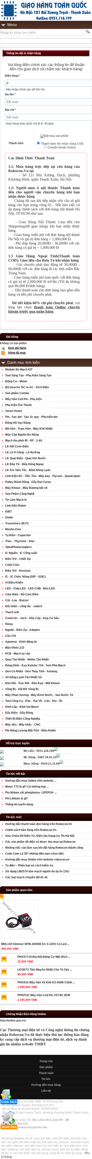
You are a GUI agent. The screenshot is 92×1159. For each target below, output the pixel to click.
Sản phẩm (46, 1067)
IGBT (8, 511)
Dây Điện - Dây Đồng (19, 712)
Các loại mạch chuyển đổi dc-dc (26, 877)
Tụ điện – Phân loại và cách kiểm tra (29, 865)
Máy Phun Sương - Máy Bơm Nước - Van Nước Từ (39, 695)
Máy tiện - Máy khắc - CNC (23, 724)
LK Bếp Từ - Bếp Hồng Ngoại (24, 464)
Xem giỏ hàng (17, 348)
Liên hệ (46, 1090)
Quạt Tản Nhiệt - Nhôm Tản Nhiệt (27, 659)
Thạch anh (12, 612)
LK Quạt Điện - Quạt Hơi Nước (25, 458)
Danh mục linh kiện (23, 363)
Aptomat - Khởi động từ (21, 641)
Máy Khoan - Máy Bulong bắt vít (26, 488)
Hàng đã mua (17, 352)
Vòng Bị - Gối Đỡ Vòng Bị (21, 689)
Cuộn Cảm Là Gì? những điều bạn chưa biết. (34, 853)
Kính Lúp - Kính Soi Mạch (21, 707)
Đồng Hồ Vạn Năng (17, 422)
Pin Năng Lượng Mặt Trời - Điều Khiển (30, 730)
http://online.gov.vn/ (13, 1020)
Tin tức (46, 1079)
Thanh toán (46, 1073)
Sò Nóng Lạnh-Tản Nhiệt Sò (23, 677)
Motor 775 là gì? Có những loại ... (27, 786)
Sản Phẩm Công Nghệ (19, 493)
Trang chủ (46, 1061)
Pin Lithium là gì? (16, 798)
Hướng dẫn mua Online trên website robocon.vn (37, 859)
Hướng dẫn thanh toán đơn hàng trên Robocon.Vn (38, 824)
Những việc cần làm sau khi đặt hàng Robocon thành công (44, 847)
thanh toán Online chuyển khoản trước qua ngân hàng (44, 309)
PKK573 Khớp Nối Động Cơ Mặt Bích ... (43, 956)
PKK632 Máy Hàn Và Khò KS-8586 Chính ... (46, 982)
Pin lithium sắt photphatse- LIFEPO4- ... (31, 792)
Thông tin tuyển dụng (19, 804)
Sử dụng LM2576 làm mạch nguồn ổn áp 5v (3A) (37, 871)
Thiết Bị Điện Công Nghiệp (22, 718)
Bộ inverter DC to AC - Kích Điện (27, 387)
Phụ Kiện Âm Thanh (18, 405)
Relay (9, 624)
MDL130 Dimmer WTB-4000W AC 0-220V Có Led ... (35, 944)
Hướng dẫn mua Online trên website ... (30, 780)
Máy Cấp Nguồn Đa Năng (22, 434)
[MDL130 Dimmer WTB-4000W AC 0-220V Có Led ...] (19, 919)
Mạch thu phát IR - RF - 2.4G (23, 440)
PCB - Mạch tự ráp (17, 653)
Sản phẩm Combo (17, 393)
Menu (12, 25)
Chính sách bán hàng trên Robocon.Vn (30, 830)
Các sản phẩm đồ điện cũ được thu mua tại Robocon (40, 841)
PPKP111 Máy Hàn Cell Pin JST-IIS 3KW (43, 995)
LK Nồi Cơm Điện (17, 446)
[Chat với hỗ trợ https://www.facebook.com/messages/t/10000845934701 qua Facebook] (56, 750)
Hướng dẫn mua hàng (46, 1085)
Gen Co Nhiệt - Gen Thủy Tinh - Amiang (31, 671)
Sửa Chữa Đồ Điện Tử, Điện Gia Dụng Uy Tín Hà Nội (39, 836)
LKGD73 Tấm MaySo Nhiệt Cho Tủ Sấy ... (44, 969)
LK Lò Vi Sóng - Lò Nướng (22, 452)
